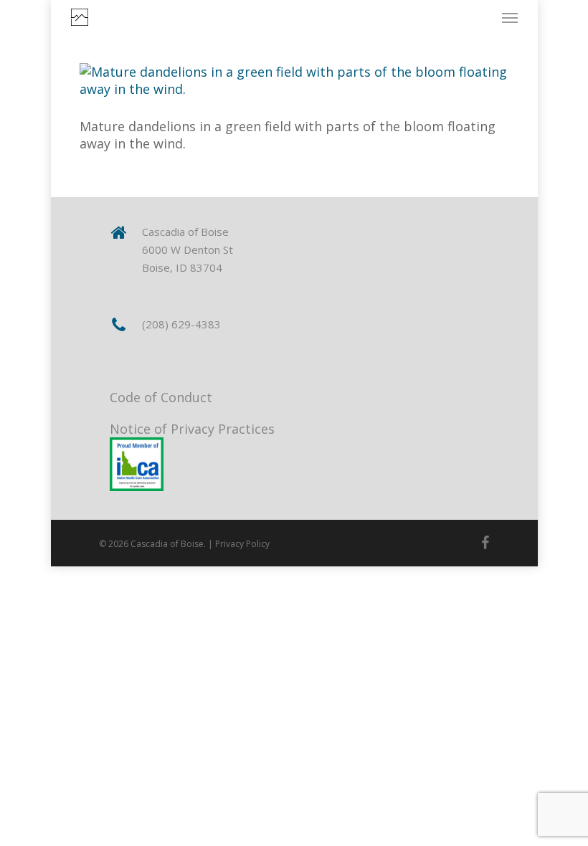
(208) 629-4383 (181, 324)
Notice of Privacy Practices (192, 428)
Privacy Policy (242, 544)
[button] (510, 17)
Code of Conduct (161, 397)
